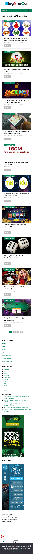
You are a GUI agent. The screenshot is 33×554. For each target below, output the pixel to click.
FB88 (5, 383)
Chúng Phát (7, 375)
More (6, 45)
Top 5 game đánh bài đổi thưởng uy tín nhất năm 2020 (15, 225)
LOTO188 (6, 369)
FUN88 (4, 349)
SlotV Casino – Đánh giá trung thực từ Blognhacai (16, 407)
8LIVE (5, 390)
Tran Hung (12, 42)
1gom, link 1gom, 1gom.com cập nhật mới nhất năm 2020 (16, 163)
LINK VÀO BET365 (7, 361)
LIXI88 (5, 381)
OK (11, 551)
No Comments (20, 42)
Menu (3, 10)
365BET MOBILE (6, 358)
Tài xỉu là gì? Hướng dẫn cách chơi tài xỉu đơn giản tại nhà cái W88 (16, 257)
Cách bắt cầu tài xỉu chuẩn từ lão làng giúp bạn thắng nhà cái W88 (16, 194)
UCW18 (6, 379)
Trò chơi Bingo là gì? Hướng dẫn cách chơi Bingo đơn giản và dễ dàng (16, 132)
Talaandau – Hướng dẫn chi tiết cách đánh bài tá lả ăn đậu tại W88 (16, 288)
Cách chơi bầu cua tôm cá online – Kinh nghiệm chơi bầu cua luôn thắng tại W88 (15, 39)
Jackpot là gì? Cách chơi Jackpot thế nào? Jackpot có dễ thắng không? (16, 101)
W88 (3, 346)
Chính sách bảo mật (23, 549)
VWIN (5, 386)
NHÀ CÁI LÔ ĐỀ (6, 355)
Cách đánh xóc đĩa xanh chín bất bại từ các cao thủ (16, 70)
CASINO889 (7, 377)
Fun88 (5, 373)
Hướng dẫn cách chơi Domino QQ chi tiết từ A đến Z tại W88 (16, 319)
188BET (4, 352)
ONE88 (5, 388)
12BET (4, 343)
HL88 (5, 371)
